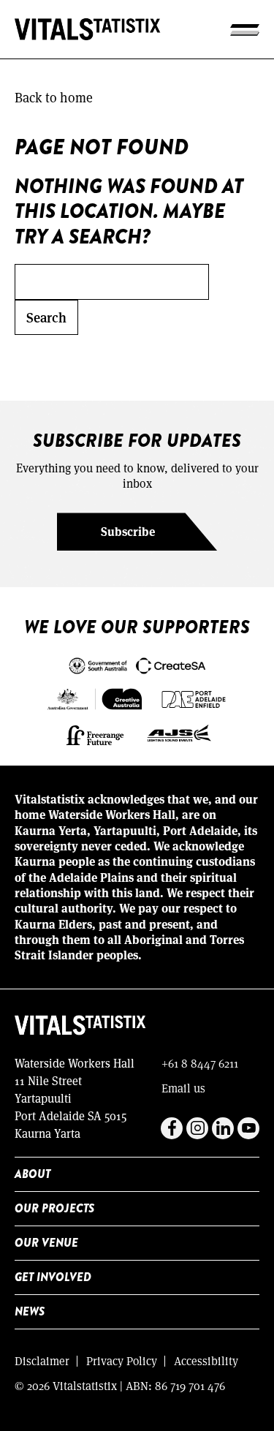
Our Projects (54, 1208)
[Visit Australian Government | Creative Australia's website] (94, 697)
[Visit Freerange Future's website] (95, 733)
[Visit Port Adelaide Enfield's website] (193, 697)
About (32, 1174)
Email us (183, 1087)
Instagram (197, 1128)
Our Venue (46, 1242)
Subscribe (128, 531)
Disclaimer (42, 1360)
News (30, 1311)
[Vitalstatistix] (88, 29)
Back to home (54, 97)
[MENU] (244, 29)
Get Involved (53, 1277)
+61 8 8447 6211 (199, 1063)
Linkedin (223, 1128)
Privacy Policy (121, 1360)
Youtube (248, 1128)
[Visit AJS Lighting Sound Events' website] (179, 733)
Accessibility (206, 1360)
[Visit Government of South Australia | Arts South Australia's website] (137, 664)
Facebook (172, 1128)
